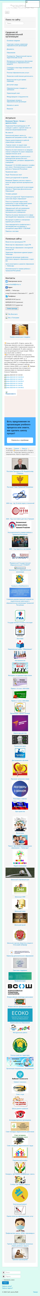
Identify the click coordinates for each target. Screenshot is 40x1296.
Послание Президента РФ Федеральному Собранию (20, 472)
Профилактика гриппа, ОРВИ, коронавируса (20, 1233)
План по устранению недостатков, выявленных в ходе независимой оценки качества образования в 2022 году (19, 203)
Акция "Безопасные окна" (14, 175)
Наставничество (20, 660)
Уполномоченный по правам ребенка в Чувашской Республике (18, 270)
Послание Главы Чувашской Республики (20, 487)
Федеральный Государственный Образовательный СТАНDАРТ (20, 564)
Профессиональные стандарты (20, 337)
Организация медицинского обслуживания (20, 1068)
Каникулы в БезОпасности (20, 586)
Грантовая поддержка (20, 970)
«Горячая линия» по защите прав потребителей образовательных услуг (18, 146)
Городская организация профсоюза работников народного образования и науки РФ (20, 259)
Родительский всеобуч (20, 1160)
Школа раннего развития (20, 1108)
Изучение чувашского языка (20, 779)
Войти (5, 1283)
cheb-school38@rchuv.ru (13, 284)
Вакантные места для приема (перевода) (16, 80)
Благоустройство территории (20, 1055)
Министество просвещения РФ (15, 242)
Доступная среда (12, 85)
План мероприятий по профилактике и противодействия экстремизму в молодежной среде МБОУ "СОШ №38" (18, 226)
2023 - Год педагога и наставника (20, 549)
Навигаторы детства (20, 733)
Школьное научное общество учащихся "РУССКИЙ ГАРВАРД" (20, 944)
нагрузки (28, 599)
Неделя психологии (20, 866)
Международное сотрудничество (17, 97)
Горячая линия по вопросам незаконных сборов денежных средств (20, 1245)
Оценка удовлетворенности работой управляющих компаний (17, 141)
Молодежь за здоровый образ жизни (20, 675)
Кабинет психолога (20, 1082)
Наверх (35, 1292)
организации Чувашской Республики (25, 604)
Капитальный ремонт (20, 1204)
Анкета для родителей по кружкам (17, 177)
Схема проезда (12, 308)
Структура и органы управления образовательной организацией (17, 45)
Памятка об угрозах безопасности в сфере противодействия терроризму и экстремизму (20, 216)
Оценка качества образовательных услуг (20, 1216)
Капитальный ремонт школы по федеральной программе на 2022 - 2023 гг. (19, 136)
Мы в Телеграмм (13, 318)
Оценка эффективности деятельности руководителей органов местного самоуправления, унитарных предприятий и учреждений (20, 159)
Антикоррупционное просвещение (20, 1120)
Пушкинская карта (11, 172)
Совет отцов (20, 1094)
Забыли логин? (7, 1286)
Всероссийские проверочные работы (20, 1007)
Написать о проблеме (20, 440)
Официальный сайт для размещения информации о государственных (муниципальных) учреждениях (17, 210)
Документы (10, 49)
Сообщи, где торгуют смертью (20, 1184)
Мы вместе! (9, 132)
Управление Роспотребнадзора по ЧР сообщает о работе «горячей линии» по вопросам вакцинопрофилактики (18, 128)
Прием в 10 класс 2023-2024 (20, 688)
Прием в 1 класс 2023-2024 (20, 701)
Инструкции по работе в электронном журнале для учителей (18, 221)
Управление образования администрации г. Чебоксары (19, 253)
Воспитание (20, 833)
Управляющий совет (13, 93)
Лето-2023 (20, 639)
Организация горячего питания (20, 713)
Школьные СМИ (20, 897)
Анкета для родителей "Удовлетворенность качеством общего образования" (20, 198)
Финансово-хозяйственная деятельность (20, 76)
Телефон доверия (11, 194)
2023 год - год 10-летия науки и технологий (20, 503)
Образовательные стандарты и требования (17, 89)
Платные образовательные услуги (18, 73)
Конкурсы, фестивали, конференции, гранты (20, 1174)
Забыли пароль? (7, 1288)
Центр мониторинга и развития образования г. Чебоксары (20, 265)
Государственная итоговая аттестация (20, 622)
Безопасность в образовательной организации (20, 571)
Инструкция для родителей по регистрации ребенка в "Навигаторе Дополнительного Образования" (19, 189)
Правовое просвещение (20, 1259)
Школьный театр (20, 911)
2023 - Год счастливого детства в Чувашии (20, 519)
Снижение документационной (16, 599)
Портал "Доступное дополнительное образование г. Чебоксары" (20, 847)
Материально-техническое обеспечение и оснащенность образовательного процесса (20, 62)
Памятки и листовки (12, 231)
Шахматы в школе (13, 105)
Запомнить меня (9, 1280)
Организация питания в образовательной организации (16, 101)
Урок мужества (20, 811)
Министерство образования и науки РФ (18, 245)
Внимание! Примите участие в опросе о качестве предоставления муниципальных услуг (19, 182)
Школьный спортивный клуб (20, 880)
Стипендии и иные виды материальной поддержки (19, 68)
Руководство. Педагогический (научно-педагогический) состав (19, 57)
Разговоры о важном (20, 799)
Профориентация (20, 981)
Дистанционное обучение (20, 760)
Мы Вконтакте (12, 314)
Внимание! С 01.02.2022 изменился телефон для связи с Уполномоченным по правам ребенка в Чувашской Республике (20, 167)
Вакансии (10, 109)
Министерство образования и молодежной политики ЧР (19, 248)
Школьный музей (20, 925)
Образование (11, 53)
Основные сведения (13, 40)
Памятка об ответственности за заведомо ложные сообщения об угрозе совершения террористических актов (19, 152)
